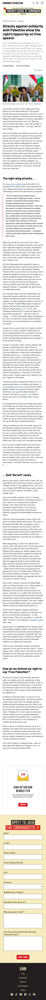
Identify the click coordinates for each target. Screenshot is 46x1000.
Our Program (23, 986)
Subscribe (23, 978)
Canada (20, 21)
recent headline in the (16, 386)
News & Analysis (9, 21)
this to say (22, 308)
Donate (23, 982)
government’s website (35, 620)
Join (23, 973)
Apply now (23, 957)
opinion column (16, 184)
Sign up (23, 804)
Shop (23, 990)
